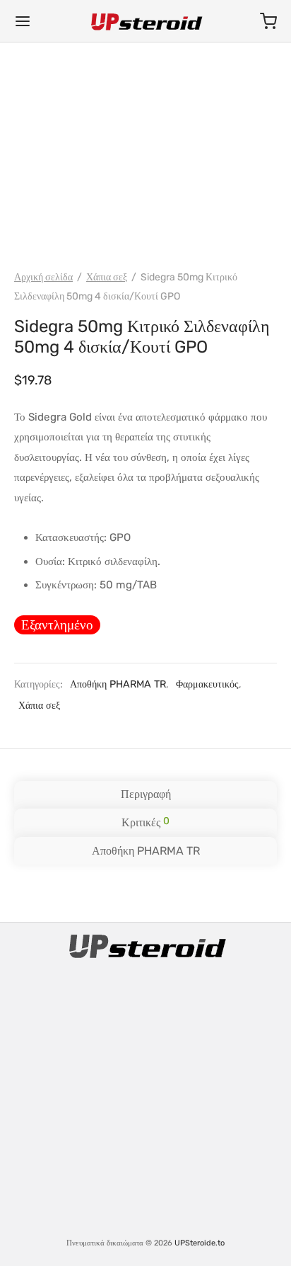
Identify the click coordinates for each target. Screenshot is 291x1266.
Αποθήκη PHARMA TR (118, 684)
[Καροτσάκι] (268, 21)
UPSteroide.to (199, 1243)
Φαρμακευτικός (207, 684)
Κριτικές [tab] (145, 822)
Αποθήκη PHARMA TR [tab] (146, 850)
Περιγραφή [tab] (146, 794)
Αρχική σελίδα (43, 277)
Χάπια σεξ (106, 277)
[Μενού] (22, 21)
